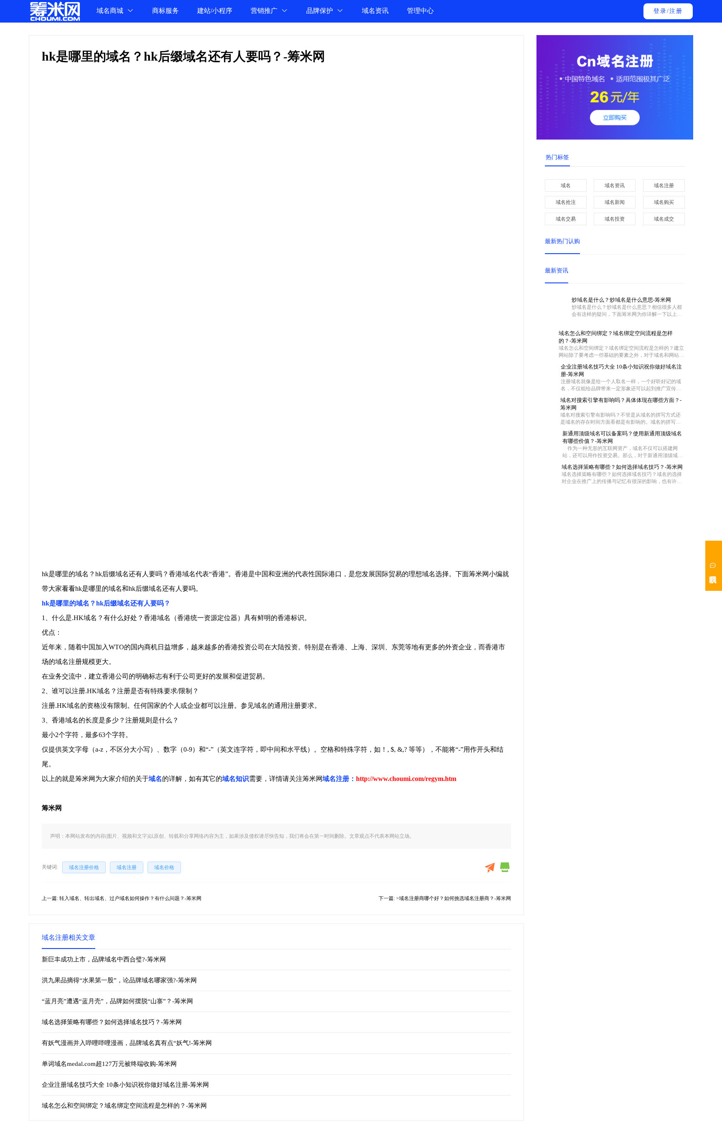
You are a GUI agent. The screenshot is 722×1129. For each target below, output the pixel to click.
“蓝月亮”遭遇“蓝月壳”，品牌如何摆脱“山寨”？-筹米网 (117, 1001)
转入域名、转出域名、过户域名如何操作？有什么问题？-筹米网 (130, 898)
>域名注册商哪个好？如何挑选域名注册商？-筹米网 (453, 898)
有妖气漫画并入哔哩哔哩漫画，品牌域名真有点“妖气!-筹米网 (127, 1043)
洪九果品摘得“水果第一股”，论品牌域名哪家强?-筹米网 (119, 980)
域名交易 (566, 219)
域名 (566, 185)
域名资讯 (375, 10)
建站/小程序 (214, 10)
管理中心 (420, 10)
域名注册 (664, 185)
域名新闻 (615, 202)
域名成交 (664, 219)
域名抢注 (566, 202)
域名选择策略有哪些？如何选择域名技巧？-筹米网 (112, 1022)
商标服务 (165, 10)
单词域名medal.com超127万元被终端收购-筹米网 (109, 1063)
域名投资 (615, 219)
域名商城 (111, 10)
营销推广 (265, 10)
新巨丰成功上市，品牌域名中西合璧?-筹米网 (104, 959)
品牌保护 (320, 10)
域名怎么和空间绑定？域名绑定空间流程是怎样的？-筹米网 (124, 1105)
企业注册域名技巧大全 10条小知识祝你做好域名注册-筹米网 (125, 1084)
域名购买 (664, 202)
